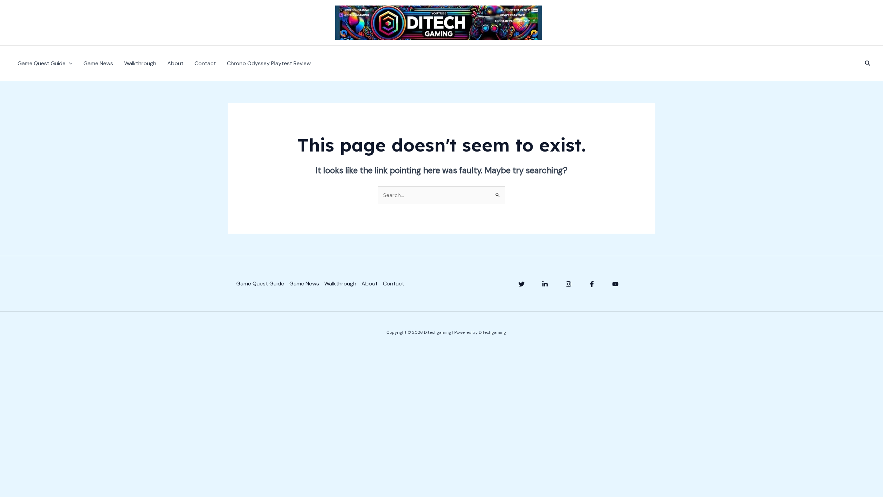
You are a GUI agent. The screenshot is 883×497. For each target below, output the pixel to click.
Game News (98, 63)
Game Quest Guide (42, 63)
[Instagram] (568, 284)
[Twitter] (521, 284)
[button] (69, 63)
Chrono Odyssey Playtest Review (269, 63)
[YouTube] (615, 284)
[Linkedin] (545, 284)
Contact (205, 63)
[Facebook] (592, 284)
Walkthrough (140, 63)
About (175, 63)
